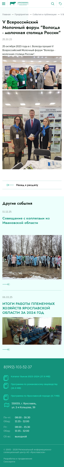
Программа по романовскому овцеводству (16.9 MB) (34, 386)
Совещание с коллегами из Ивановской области (26, 220)
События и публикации (45, 14)
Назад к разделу (27, 185)
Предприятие (22, 14)
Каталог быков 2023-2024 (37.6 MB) (30, 376)
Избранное (60, 4)
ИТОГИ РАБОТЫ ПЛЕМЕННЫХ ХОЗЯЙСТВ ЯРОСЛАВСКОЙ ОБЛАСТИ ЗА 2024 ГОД (28, 308)
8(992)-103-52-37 (18, 367)
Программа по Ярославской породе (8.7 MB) (35, 395)
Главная (6, 14)
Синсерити (9, 461)
